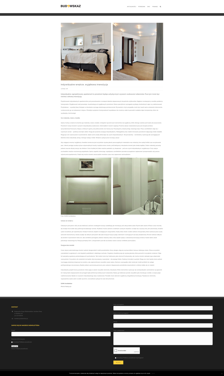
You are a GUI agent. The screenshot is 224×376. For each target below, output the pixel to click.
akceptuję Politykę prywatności (22, 342)
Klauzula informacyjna (18, 339)
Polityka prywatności (21, 348)
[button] (160, 6)
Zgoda (153, 373)
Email (13, 330)
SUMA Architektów (66, 283)
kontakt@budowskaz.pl (21, 318)
